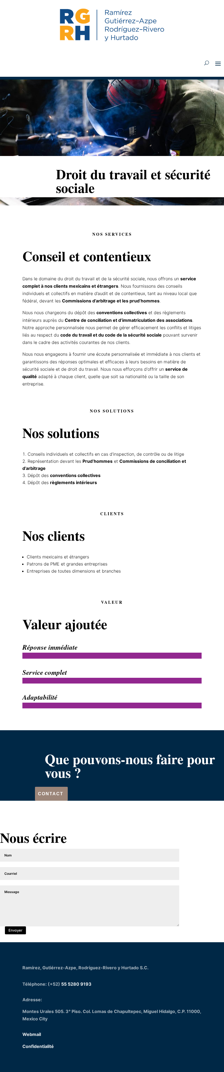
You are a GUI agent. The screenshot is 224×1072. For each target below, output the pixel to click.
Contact (50, 793)
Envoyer (15, 930)
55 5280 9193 (76, 984)
